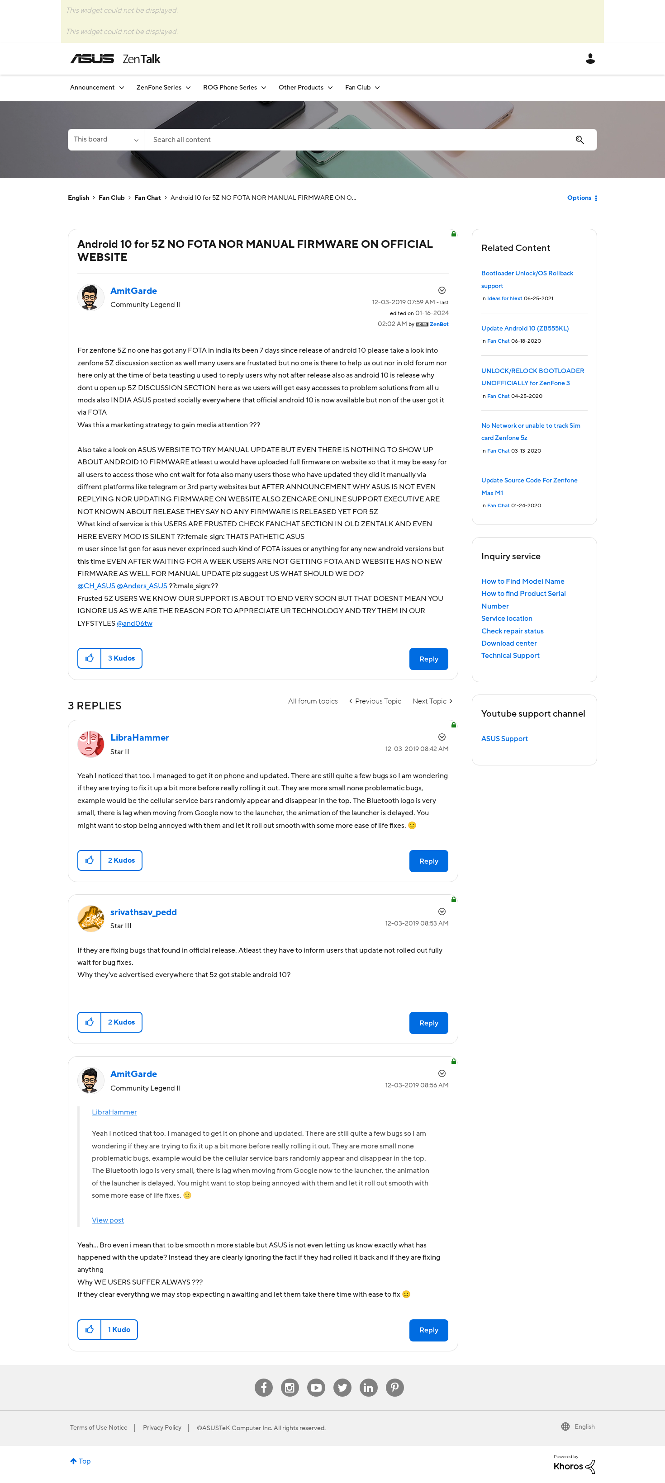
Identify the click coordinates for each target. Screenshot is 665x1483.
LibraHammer (114, 1112)
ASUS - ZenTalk (115, 59)
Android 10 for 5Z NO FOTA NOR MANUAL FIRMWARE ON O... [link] (263, 198)
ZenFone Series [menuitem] (159, 88)
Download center (509, 643)
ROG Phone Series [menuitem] (230, 88)
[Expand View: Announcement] (121, 87)
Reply (428, 659)
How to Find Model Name (523, 581)
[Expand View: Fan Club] (377, 87)
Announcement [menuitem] (92, 88)
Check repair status (512, 631)
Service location (506, 618)
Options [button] (579, 198)
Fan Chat (147, 198)
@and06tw (134, 623)
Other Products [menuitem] (301, 88)
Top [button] (85, 1461)
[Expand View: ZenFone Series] (188, 87)
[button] (89, 658)
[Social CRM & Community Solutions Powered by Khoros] (574, 1464)
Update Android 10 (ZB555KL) (525, 329)
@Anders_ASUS (142, 585)
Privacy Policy (162, 1428)
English (78, 198)
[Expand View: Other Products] (330, 87)
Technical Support (510, 655)
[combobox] (370, 140)
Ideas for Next (504, 298)
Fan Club (112, 198)
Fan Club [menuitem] (357, 88)
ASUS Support (504, 738)
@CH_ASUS (96, 585)
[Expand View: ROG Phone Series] (263, 87)
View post (108, 1220)
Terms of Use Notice (99, 1428)
